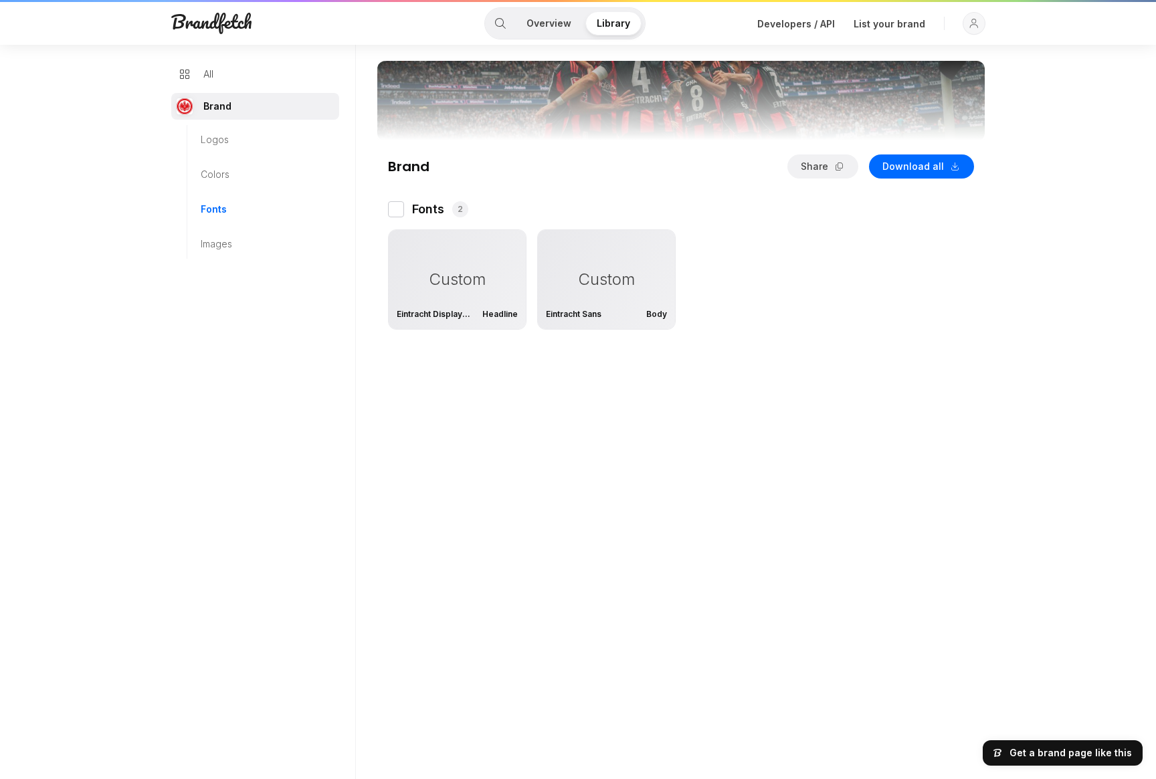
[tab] (500, 23)
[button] (974, 23)
